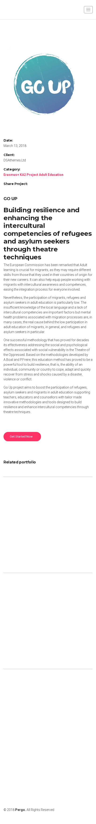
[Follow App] (48, 617)
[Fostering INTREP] (48, 713)
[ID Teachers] (48, 520)
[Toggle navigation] (88, 9)
